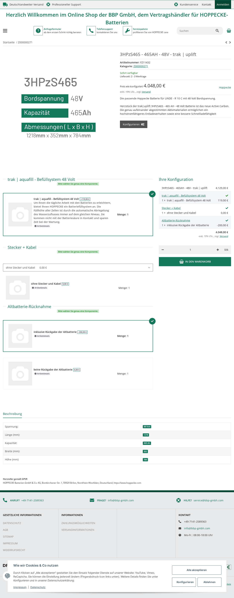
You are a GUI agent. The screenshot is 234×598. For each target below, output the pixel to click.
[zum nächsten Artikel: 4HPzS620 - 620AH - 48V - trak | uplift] (226, 42)
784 (145, 459)
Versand (146, 91)
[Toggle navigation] (5, 31)
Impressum (10, 543)
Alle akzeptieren (197, 570)
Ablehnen (209, 582)
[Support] (91, 30)
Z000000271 (140, 66)
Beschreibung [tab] (12, 414)
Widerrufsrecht (14, 550)
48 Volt (147, 426)
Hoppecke (225, 87)
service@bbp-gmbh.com (208, 500)
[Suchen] (219, 31)
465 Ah (147, 443)
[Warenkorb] (228, 31)
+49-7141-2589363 (32, 500)
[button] (186, 4)
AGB (5, 529)
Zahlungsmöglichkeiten (78, 523)
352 (145, 451)
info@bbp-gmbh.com (121, 500)
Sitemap (8, 536)
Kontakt (206, 4)
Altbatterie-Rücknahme (176, 220)
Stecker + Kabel (171, 208)
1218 (146, 435)
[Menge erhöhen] (218, 249)
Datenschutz (12, 523)
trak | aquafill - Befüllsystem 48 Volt (184, 195)
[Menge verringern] (163, 249)
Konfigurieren (185, 582)
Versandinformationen (77, 529)
